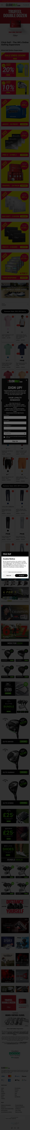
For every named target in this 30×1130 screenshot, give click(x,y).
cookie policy (9, 563)
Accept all (21, 575)
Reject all (8, 575)
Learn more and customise (15, 572)
